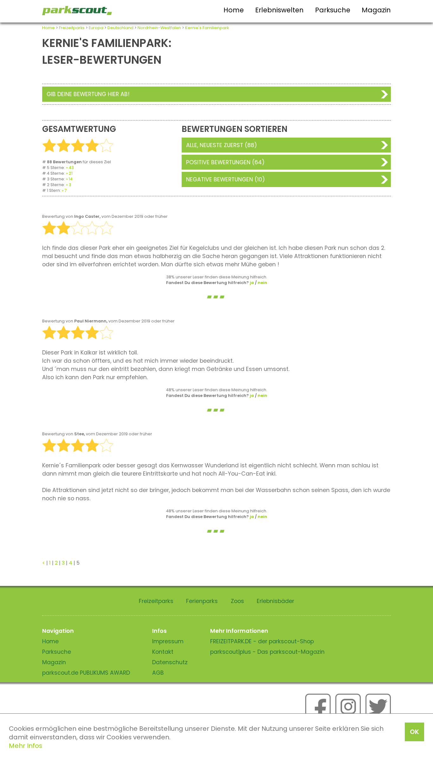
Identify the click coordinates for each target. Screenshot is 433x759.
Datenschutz (170, 662)
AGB (158, 673)
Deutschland (120, 27)
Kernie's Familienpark (207, 27)
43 (71, 167)
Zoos (237, 601)
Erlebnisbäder (275, 601)
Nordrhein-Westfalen (159, 27)
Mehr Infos (25, 745)
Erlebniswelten (279, 10)
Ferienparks (202, 601)
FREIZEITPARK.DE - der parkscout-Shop (262, 641)
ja (252, 282)
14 (71, 179)
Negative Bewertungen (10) (225, 179)
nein (262, 282)
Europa (96, 27)
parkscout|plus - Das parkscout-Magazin (267, 652)
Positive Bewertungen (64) (225, 162)
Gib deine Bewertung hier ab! (88, 94)
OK (414, 731)
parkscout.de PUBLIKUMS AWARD (86, 673)
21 (71, 173)
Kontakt (162, 652)
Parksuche (332, 10)
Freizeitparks (72, 27)
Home (233, 10)
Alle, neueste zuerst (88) (221, 145)
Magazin (376, 10)
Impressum (168, 641)
